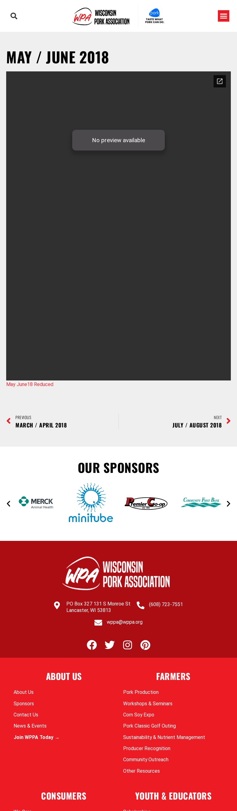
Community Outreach (145, 759)
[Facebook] (92, 645)
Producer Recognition (146, 748)
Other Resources (141, 771)
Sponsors (24, 704)
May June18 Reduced (29, 384)
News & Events (30, 726)
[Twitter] (110, 645)
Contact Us (26, 715)
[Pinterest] (145, 645)
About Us (24, 692)
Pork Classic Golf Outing (149, 726)
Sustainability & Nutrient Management (164, 737)
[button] (14, 16)
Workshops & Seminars (148, 704)
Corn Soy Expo (138, 715)
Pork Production (141, 692)
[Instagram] (128, 645)
